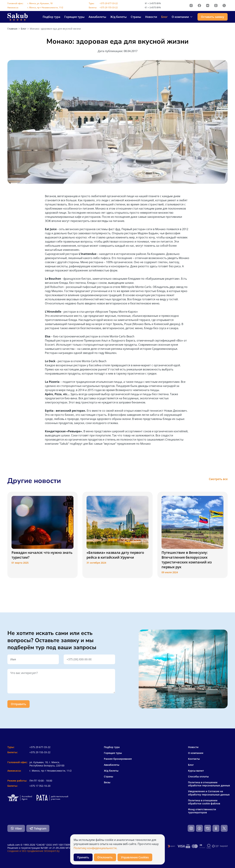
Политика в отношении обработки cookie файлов (204, 802)
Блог (164, 17)
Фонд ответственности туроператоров (202, 811)
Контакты (194, 758)
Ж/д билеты (118, 17)
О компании (195, 753)
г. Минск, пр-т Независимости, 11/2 (45, 7)
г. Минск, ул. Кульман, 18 (39, 3)
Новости (151, 17)
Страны (136, 17)
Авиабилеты (97, 17)
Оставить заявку (212, 17)
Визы (107, 782)
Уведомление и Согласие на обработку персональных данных (209, 793)
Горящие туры (74, 17)
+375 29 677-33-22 (109, 3)
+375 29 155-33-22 (109, 7)
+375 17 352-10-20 (39, 785)
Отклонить (105, 857)
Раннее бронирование (118, 758)
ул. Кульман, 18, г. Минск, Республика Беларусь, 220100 (46, 764)
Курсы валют (196, 770)
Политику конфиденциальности (95, 848)
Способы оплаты (198, 776)
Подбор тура (51, 17)
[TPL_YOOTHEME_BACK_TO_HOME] (17, 17)
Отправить (18, 704)
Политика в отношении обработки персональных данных (209, 784)
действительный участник (59, 798)
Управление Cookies (135, 857)
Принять (83, 857)
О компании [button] (180, 17)
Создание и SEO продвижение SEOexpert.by (33, 851)
